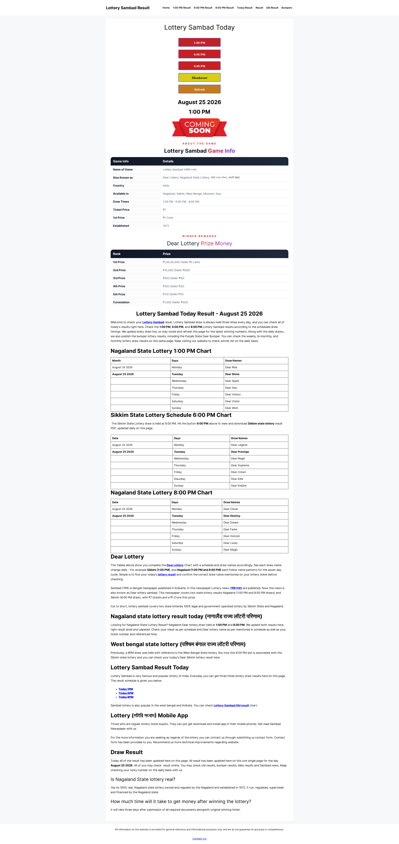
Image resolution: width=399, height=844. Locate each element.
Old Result (272, 7)
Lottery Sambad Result (128, 7)
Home (166, 7)
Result (259, 7)
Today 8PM (126, 697)
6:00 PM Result (203, 7)
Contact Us (199, 838)
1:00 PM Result (182, 7)
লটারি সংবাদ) (236, 588)
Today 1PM (126, 689)
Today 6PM (126, 693)
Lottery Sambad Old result (231, 705)
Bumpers (286, 7)
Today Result (244, 7)
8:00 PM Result (224, 7)
